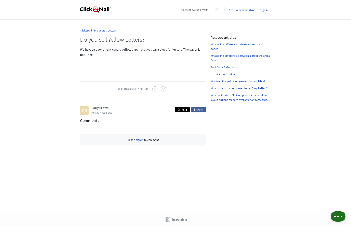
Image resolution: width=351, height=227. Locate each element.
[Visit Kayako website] (177, 219)
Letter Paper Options (223, 74)
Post (184, 109)
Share (200, 110)
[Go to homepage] (95, 9)
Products (99, 30)
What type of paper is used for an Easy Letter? (239, 88)
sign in (139, 140)
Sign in (264, 10)
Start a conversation (242, 10)
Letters (112, 30)
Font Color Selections (224, 67)
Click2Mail (86, 30)
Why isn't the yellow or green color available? (238, 81)
